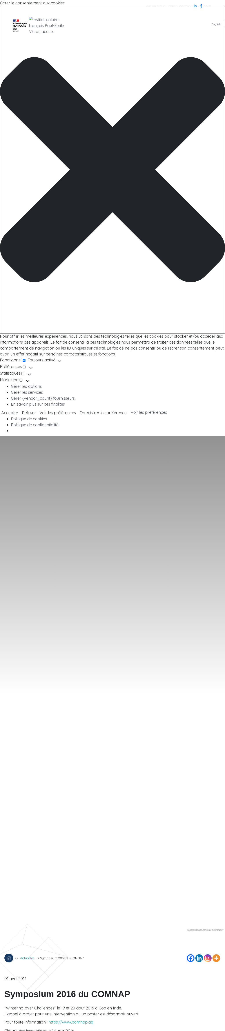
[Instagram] (208, 958)
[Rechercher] (207, 6)
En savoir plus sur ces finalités (38, 404)
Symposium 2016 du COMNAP (168, 6)
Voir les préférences (58, 412)
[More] (216, 958)
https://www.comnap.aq (71, 1022)
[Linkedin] (199, 958)
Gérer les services (27, 392)
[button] (112, 169)
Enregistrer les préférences (104, 412)
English (216, 24)
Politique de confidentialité (34, 424)
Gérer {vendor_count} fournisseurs (43, 398)
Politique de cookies (29, 418)
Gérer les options (26, 386)
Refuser (29, 412)
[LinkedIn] (195, 6)
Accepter (9, 412)
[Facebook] (202, 6)
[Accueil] (8, 958)
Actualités (27, 958)
